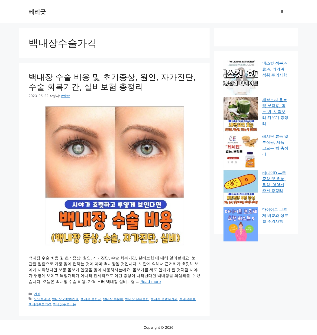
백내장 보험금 (91, 299)
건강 (37, 294)
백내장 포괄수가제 (164, 299)
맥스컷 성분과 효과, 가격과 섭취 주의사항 (274, 69)
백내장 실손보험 (137, 299)
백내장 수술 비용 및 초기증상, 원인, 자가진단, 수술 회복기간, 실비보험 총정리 (112, 81)
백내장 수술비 (113, 299)
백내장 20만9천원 (65, 299)
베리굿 (37, 11)
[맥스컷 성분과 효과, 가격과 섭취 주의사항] (240, 78)
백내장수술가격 (40, 304)
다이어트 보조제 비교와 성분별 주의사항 (275, 215)
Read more (150, 281)
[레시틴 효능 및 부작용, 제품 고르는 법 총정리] (240, 151)
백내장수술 (187, 299)
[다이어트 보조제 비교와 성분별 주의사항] (240, 225)
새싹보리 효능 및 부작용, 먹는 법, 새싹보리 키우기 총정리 (275, 112)
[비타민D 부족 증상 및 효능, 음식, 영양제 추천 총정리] (240, 188)
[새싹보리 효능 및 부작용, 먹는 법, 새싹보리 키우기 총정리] (240, 115)
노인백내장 (42, 299)
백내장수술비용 (64, 304)
